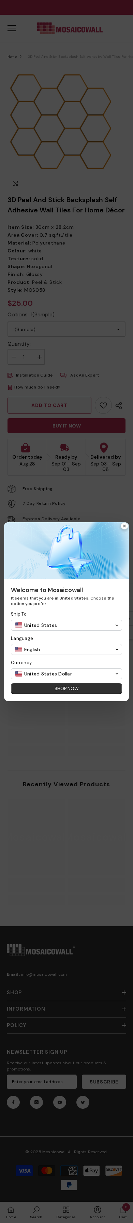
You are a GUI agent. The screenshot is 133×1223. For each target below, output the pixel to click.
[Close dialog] (124, 527)
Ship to (19, 614)
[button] (66, 625)
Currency (21, 663)
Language (22, 638)
